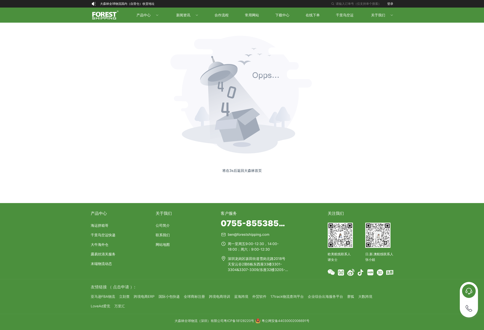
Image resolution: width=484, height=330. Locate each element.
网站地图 (163, 244)
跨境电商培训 (219, 296)
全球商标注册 (194, 296)
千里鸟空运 (345, 15)
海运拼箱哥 (99, 225)
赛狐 (350, 296)
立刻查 (124, 296)
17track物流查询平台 (287, 296)
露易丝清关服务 (103, 254)
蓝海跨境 (241, 296)
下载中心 (282, 15)
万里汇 (119, 306)
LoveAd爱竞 (100, 306)
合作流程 (222, 15)
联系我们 (163, 235)
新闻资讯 (183, 15)
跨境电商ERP (144, 296)
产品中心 (144, 15)
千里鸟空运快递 (103, 235)
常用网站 (252, 15)
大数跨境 (365, 296)
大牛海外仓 (99, 244)
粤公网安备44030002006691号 (285, 321)
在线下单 (313, 15)
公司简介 (163, 225)
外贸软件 (259, 296)
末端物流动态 (101, 264)
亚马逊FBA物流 (103, 296)
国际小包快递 (169, 296)
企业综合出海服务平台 (325, 296)
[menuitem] (105, 15)
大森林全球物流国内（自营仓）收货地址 (127, 4)
